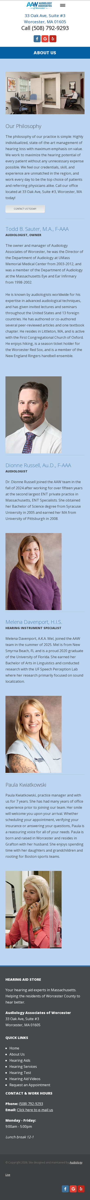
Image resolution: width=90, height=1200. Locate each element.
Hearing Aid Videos (24, 1078)
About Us (17, 1054)
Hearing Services (23, 1066)
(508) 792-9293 (31, 1103)
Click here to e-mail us (35, 1109)
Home (14, 1048)
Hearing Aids (19, 1060)
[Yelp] (52, 38)
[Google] (45, 38)
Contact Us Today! (25, 208)
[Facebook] (37, 38)
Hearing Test (20, 1072)
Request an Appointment (29, 1084)
